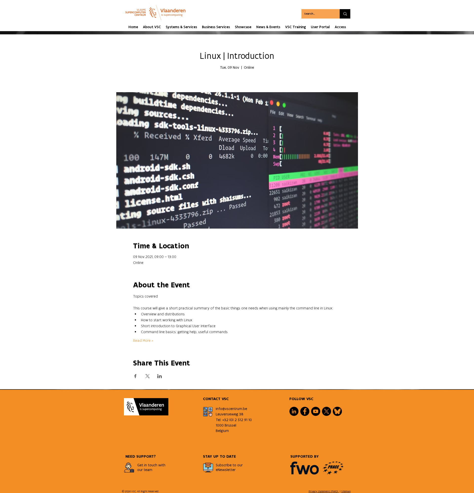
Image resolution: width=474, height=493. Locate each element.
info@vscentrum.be (231, 408)
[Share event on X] (147, 376)
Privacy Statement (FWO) (324, 491)
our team (144, 469)
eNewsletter (226, 469)
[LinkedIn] (293, 411)
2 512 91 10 (243, 419)
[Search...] (345, 14)
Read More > (143, 340)
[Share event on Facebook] (135, 376)
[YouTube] (315, 411)
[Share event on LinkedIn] (159, 376)
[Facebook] (304, 411)
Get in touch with (151, 465)
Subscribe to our (229, 465)
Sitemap (346, 491)
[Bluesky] (337, 411)
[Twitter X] (326, 411)
